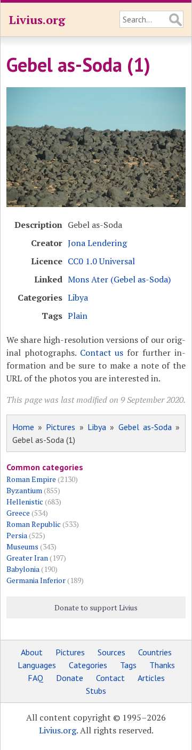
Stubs (96, 690)
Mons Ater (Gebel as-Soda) (119, 279)
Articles (151, 677)
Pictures (60, 427)
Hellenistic (24, 501)
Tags (128, 665)
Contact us (102, 352)
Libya (78, 297)
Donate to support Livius (96, 607)
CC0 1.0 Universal (101, 261)
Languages (37, 665)
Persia (16, 535)
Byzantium (24, 490)
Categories (88, 665)
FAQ (35, 677)
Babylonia (22, 569)
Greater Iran (27, 558)
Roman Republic (33, 524)
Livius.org (37, 19)
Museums (22, 546)
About (32, 652)
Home (23, 427)
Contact (110, 677)
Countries (155, 652)
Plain (77, 316)
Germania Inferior (36, 580)
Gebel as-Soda (145, 427)
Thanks (162, 665)
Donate (69, 677)
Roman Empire (31, 479)
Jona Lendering (97, 243)
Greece (18, 513)
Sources (111, 652)
